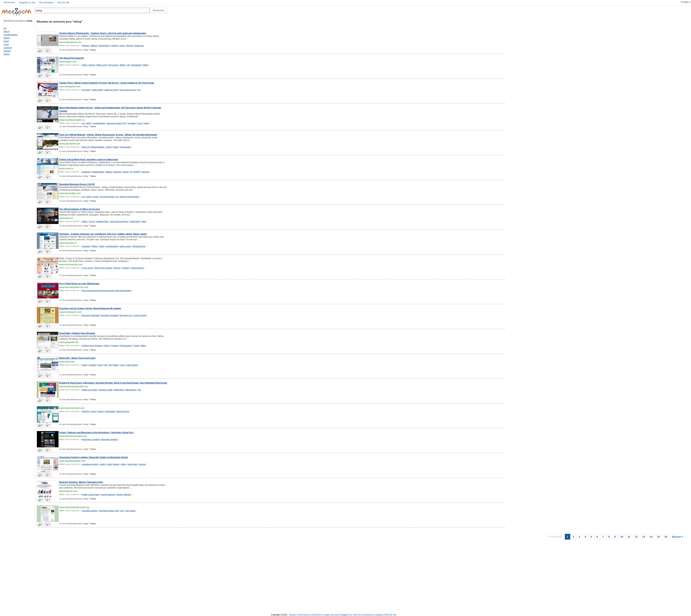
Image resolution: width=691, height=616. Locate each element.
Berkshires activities (91, 439)
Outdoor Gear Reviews (92, 345)
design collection (124, 494)
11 (629, 536)
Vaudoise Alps (102, 221)
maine (84, 365)
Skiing (7, 54)
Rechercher (9, 2)
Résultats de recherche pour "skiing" (59, 21)
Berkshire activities (109, 439)
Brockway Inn (126, 315)
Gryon (91, 221)
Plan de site (63, 2)
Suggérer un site (27, 2)
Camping (115, 345)
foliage (116, 365)
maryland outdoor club (108, 511)
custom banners (108, 494)
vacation (92, 365)
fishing (7, 38)
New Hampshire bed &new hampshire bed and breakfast (106, 290)
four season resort (128, 90)
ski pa (95, 197)
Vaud (144, 221)
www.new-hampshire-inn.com (73, 287)
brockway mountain (109, 315)
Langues (379, 614)
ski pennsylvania (107, 197)
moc (122, 511)
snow (6, 44)
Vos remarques (46, 2)
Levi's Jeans (87, 268)
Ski (128, 65)
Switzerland (135, 221)
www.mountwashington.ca (72, 120)
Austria (92, 65)
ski (5, 28)
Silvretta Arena (139, 246)
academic (86, 172)
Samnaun (86, 246)
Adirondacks (130, 390)
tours (122, 365)
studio (102, 464)
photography (104, 45)
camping (8, 47)
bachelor (145, 172)
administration (98, 172)
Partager (685, 2)
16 (665, 536)
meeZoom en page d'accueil (325, 614)
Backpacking (126, 345)
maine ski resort (111, 90)
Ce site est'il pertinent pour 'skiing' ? (77, 50)
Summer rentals (106, 390)
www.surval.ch (66, 168)
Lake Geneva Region (119, 221)
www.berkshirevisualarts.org (73, 436)
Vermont (85, 411)
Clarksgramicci (137, 268)
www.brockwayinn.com (70, 312)
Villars (84, 221)
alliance (109, 172)
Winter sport (101, 65)
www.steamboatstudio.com (72, 461)
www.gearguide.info (69, 342)
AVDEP (137, 172)
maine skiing (97, 90)
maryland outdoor (89, 511)
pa (117, 197)
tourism (100, 411)
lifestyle (130, 45)
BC (124, 123)
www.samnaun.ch (67, 243)
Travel (136, 345)
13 (643, 536)
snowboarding (11, 34)
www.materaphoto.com (70, 42)
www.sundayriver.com (69, 86)
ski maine (86, 90)
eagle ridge (132, 464)
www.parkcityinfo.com (69, 143)
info (105, 365)
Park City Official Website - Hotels (97, 147)
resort (140, 123)
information (110, 411)
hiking (7, 31)
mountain (132, 123)
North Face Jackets (103, 268)
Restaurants (125, 147)
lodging (7, 51)
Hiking (106, 345)
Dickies (117, 268)
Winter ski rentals (89, 390)
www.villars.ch (66, 218)
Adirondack (119, 390)
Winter (122, 65)
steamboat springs (90, 464)
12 (636, 536)
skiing (88, 123)
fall (110, 365)
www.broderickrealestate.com (73, 386)
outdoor (114, 45)
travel (6, 41)
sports (122, 45)
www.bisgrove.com (68, 491)
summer (142, 464)
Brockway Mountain (90, 315)
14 (651, 536)
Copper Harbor (139, 315)
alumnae (117, 172)
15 (658, 536)
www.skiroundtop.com (70, 193)
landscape (139, 45)
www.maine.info (67, 361)
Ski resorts (113, 65)
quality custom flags (90, 494)
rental (109, 464)
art (131, 172)
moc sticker (130, 511)
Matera (94, 45)
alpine (146, 123)
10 (621, 536)
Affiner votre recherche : (69, 45)
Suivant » (677, 536)
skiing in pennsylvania (129, 197)
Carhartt (125, 268)
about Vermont (123, 411)
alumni (125, 172)
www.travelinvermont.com (71, 408)
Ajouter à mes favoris (299, 614)
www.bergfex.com (67, 61)
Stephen (85, 45)
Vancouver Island (114, 123)
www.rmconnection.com (70, 264)
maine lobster (132, 365)
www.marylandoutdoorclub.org (74, 507)
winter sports (125, 246)
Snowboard (136, 65)
